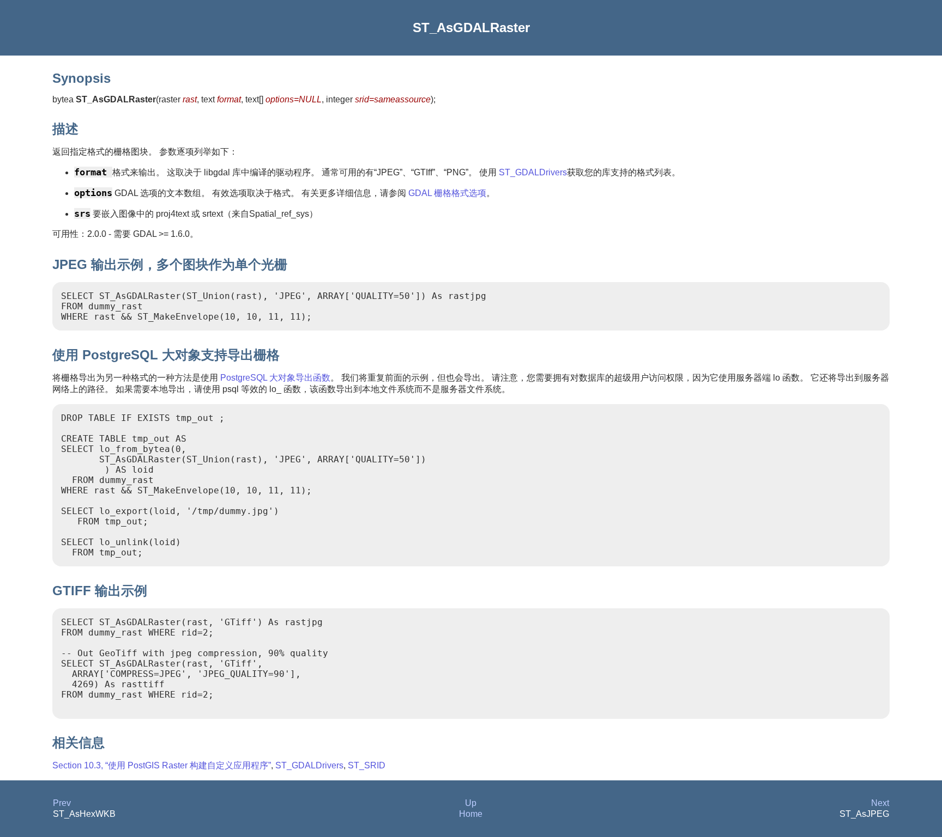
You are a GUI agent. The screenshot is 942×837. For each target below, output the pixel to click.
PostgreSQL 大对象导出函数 (275, 377)
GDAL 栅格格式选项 (447, 193)
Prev (62, 803)
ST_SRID (366, 765)
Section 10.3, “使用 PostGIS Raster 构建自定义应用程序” (161, 765)
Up (470, 803)
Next (880, 803)
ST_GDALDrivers (533, 172)
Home (470, 813)
